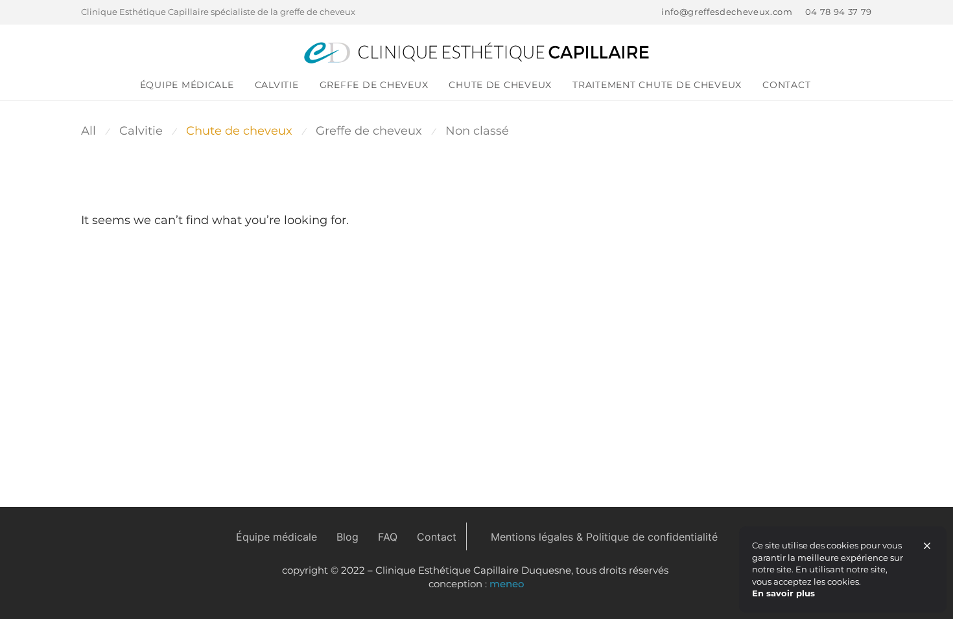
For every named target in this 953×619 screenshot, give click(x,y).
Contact (786, 85)
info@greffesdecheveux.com (727, 12)
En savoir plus (783, 593)
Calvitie (277, 85)
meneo (506, 584)
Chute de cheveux (500, 85)
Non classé (477, 131)
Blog (347, 536)
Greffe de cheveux (369, 131)
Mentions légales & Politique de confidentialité (604, 536)
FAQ (387, 536)
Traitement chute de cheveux (657, 85)
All (88, 131)
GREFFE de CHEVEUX (374, 85)
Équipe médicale (187, 85)
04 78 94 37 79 (838, 12)
